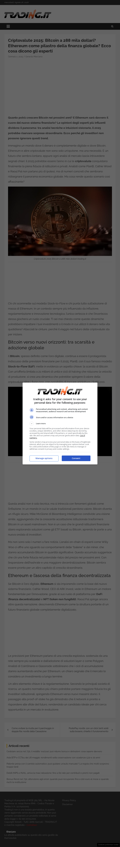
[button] (60, 424)
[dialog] (60, 423)
